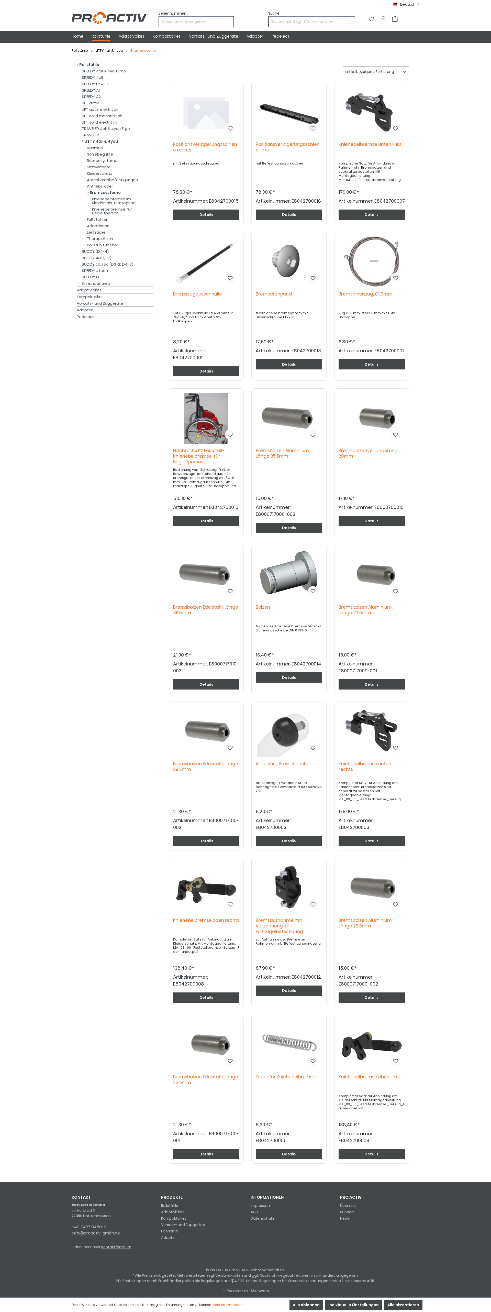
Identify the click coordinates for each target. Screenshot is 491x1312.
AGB (254, 1212)
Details (206, 214)
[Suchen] (349, 21)
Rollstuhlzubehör (102, 245)
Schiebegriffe (100, 154)
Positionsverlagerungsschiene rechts (205, 147)
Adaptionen (98, 225)
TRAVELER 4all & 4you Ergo (106, 128)
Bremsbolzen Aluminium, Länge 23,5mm (366, 610)
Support (347, 1212)
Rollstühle (89, 64)
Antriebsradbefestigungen (112, 179)
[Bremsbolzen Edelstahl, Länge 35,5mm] (206, 574)
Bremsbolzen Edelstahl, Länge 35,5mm (205, 610)
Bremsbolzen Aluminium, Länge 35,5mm (283, 453)
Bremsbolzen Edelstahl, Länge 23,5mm (205, 1080)
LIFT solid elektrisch (99, 122)
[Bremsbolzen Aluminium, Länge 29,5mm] (372, 888)
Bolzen (264, 607)
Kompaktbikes (90, 296)
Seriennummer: (172, 13)
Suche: (274, 13)
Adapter (85, 310)
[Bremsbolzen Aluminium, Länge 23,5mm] (372, 574)
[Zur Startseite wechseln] (110, 18)
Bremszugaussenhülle (198, 294)
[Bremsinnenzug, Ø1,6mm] (372, 261)
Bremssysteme (105, 192)
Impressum (261, 1205)
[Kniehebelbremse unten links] (372, 112)
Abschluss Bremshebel (281, 764)
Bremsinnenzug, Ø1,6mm (367, 294)
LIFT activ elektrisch (100, 109)
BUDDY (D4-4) (95, 251)
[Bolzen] (289, 574)
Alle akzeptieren (403, 1304)
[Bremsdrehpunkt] (289, 261)
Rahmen (95, 147)
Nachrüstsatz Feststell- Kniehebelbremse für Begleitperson (198, 456)
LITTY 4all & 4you (101, 141)
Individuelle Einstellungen (353, 1304)
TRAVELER (90, 135)
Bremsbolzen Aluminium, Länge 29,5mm (366, 923)
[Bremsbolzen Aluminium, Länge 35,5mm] (289, 418)
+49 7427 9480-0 (89, 1227)
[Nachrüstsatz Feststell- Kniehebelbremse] (206, 418)
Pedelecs (85, 316)
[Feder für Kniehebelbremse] (289, 1044)
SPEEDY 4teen (95, 270)
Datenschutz (262, 1218)
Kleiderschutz (99, 173)
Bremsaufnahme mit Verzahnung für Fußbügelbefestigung (279, 926)
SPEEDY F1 (90, 277)
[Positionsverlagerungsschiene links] (289, 112)
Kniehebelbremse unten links (371, 144)
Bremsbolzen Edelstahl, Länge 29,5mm (205, 766)
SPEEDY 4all (92, 77)
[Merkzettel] (371, 19)
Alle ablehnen (306, 1304)
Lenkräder (96, 232)
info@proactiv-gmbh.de (96, 1233)
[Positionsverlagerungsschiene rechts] (206, 112)
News (345, 1218)
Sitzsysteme (99, 167)
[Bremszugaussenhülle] (206, 261)
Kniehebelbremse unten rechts (365, 766)
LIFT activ (90, 103)
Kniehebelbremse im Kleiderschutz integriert (114, 200)
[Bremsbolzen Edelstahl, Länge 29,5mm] (206, 731)
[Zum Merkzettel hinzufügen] (230, 128)
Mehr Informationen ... (230, 1305)
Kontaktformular (116, 1247)
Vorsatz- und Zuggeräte (100, 303)
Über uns (348, 1205)
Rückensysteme (102, 160)
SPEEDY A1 (91, 90)
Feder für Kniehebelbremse (286, 1077)
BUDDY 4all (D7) (96, 257)
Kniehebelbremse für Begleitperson (112, 211)
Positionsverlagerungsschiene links (288, 147)
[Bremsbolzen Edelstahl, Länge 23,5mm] (206, 1044)
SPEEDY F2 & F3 (95, 83)
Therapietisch (100, 238)
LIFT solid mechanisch (102, 115)
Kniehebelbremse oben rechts (206, 923)
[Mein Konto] (383, 19)
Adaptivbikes (89, 290)
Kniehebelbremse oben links (370, 1077)
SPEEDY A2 (91, 96)
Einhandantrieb (96, 283)
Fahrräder (170, 1231)
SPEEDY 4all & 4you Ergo (104, 71)
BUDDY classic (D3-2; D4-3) (107, 264)
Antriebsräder (100, 186)
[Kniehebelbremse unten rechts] (372, 731)
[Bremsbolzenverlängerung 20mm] (372, 418)
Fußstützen (97, 219)
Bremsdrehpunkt (275, 294)
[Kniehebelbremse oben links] (372, 1044)
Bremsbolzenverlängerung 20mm (368, 453)
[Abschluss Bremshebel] (289, 731)
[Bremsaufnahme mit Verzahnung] (289, 888)
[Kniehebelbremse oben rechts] (206, 888)
